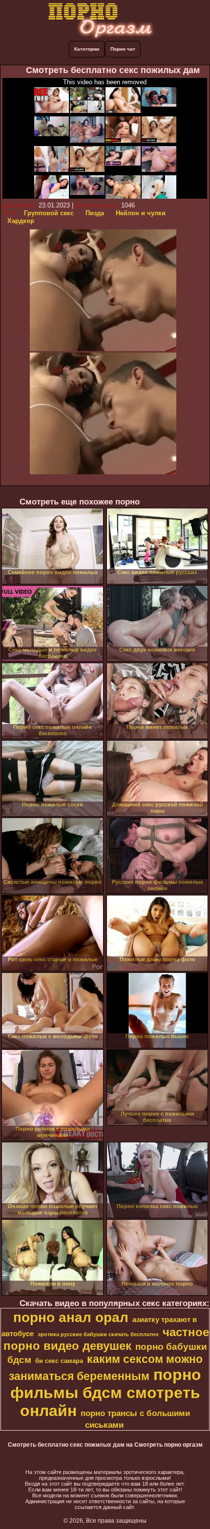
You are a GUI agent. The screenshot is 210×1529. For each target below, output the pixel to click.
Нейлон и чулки (141, 213)
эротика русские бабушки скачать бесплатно (98, 1334)
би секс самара (59, 1360)
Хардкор (20, 220)
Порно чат (122, 49)
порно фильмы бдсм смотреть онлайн (106, 1392)
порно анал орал (70, 1317)
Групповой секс (49, 213)
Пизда (94, 213)
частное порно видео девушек (106, 1338)
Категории (86, 49)
